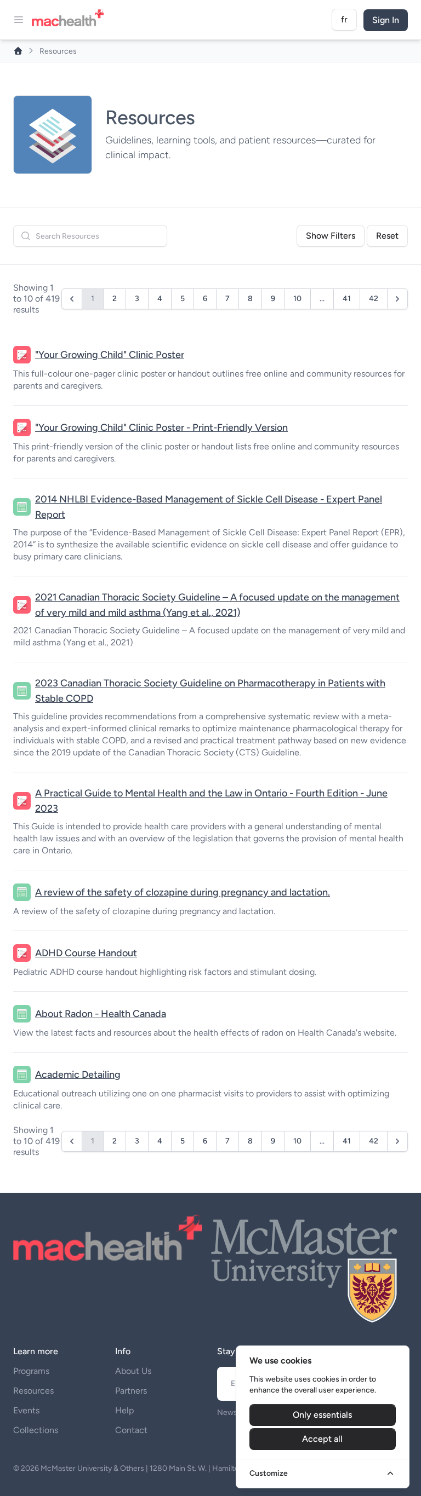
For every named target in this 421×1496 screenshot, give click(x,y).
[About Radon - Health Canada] (22, 1014)
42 (373, 298)
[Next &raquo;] (397, 298)
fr (344, 19)
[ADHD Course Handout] (22, 953)
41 (347, 298)
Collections (35, 1430)
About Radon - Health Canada (100, 1014)
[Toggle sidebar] (19, 20)
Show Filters (330, 235)
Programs (31, 1371)
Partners (131, 1390)
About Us (133, 1371)
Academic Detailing (78, 1074)
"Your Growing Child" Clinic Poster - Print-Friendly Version (161, 427)
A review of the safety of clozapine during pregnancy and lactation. (182, 892)
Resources (33, 1390)
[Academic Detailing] (22, 1074)
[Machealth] (107, 1238)
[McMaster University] (304, 1269)
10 (297, 298)
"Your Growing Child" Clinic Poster (109, 355)
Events (26, 1410)
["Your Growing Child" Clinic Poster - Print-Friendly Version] (22, 427)
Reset (387, 235)
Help (124, 1410)
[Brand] (71, 20)
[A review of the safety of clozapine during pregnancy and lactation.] (22, 892)
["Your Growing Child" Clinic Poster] (22, 354)
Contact (131, 1430)
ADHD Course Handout (86, 953)
